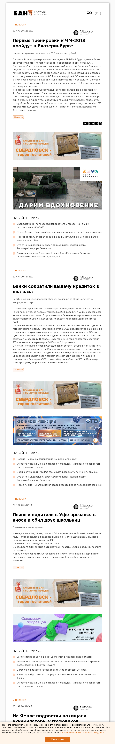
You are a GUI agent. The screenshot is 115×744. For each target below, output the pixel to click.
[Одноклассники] (89, 123)
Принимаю (57, 739)
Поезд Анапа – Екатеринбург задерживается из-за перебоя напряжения (59, 232)
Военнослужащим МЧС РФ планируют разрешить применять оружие (57, 472)
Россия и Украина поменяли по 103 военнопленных (47, 459)
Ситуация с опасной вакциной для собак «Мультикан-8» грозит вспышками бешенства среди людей (54, 255)
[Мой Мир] (96, 123)
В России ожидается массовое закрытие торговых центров (52, 670)
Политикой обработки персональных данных (82, 733)
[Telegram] (93, 123)
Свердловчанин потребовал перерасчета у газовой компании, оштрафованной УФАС (53, 225)
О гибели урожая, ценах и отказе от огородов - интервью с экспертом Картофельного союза (58, 465)
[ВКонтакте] (85, 123)
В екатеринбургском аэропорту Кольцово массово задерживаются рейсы (56, 676)
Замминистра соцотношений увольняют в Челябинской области (54, 657)
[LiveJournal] (100, 123)
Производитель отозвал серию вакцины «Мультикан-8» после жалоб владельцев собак (57, 238)
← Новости (19, 25)
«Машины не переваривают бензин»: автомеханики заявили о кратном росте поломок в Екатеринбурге (58, 663)
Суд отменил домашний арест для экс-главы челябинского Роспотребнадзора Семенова (51, 247)
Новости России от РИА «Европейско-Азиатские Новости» (23, 13)
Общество (18, 117)
